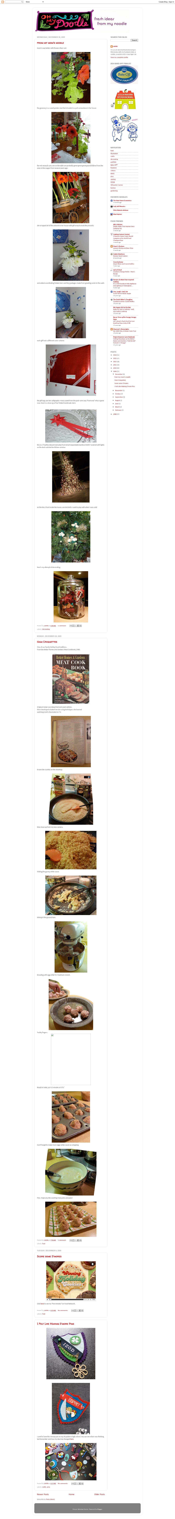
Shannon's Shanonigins (121, 329)
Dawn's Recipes (118, 246)
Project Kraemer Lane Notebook (124, 337)
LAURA (115, 46)
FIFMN (113, 182)
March (117, 407)
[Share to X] (75, 625)
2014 (115, 355)
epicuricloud (117, 270)
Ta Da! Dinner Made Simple (122, 293)
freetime (114, 168)
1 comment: (62, 626)
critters (113, 171)
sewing (113, 179)
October (118, 394)
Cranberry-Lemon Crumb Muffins (123, 301)
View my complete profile (119, 57)
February (118, 410)
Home (71, 1494)
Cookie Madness (119, 254)
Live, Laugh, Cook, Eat (120, 291)
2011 (115, 365)
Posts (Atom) (50, 1499)
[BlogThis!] (73, 625)
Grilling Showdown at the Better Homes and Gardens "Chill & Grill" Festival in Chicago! (124, 341)
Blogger (99, 1509)
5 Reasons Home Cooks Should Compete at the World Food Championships (123, 238)
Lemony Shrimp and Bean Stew (123, 248)
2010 (115, 368)
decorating (46, 629)
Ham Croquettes (47, 641)
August (117, 400)
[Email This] (71, 625)
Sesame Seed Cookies (120, 256)
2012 (115, 361)
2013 (115, 358)
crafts (44, 1487)
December (119, 374)
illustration (114, 153)
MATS (112, 174)
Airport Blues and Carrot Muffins (123, 264)
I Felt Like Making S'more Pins (55, 1323)
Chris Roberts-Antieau (120, 210)
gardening (114, 191)
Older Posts (99, 1494)
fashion (113, 188)
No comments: (63, 1310)
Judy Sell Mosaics (119, 206)
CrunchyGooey (118, 262)
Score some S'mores (49, 1256)
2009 (115, 371)
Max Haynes (117, 214)
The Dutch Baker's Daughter (122, 299)
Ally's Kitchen (117, 224)
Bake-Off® (114, 165)
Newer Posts (43, 1494)
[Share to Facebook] (78, 625)
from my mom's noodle (50, 42)
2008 (115, 414)
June (117, 403)
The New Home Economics (122, 200)
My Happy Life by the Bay (122, 307)
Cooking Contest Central (121, 234)
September (119, 397)
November (119, 390)
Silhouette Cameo (117, 185)
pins (48, 1487)
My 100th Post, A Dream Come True (124, 331)
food (43, 1244)
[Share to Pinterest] (80, 625)
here (42, 1304)
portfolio (113, 162)
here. (72, 1439)
